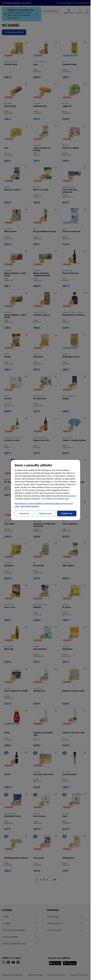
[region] (45, 490)
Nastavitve (24, 513)
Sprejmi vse (66, 513)
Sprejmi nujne (45, 513)
